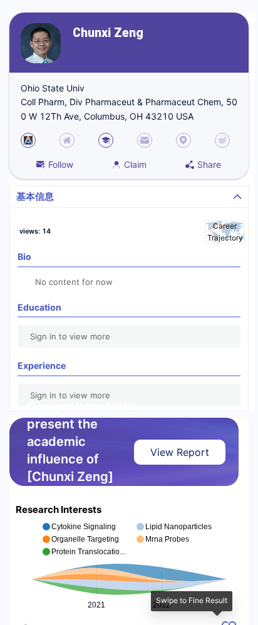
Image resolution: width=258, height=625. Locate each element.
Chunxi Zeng (108, 33)
